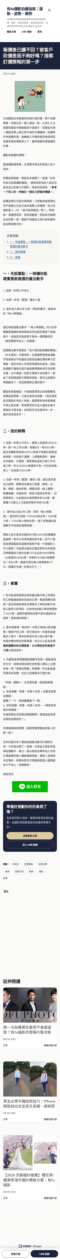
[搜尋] (49, 10)
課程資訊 (8, 774)
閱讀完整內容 (50, 1045)
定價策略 (28, 864)
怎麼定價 (42, 864)
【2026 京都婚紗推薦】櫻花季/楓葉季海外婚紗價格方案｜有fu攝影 (29, 1180)
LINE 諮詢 (44, 1254)
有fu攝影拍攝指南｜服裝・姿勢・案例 (25, 11)
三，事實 (15, 257)
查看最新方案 (30, 835)
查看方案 (15, 1254)
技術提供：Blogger (32, 1246)
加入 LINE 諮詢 (30, 844)
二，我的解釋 (18, 251)
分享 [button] (5, 878)
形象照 (15, 864)
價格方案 (11, 31)
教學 (31, 871)
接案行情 (19, 871)
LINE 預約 (27, 31)
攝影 (41, 871)
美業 (7, 871)
